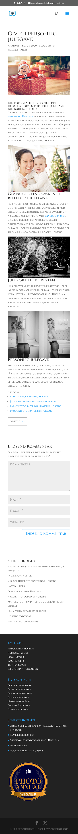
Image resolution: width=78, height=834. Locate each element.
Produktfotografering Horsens (31, 411)
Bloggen (45, 45)
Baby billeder (16, 586)
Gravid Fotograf (19, 705)
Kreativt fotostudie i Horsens (27, 596)
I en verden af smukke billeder (27, 611)
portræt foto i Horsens (23, 621)
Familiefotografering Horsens (30, 396)
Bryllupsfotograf (19, 689)
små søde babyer (55, 216)
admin (15, 45)
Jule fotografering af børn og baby (33, 401)
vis (23, 421)
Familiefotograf (18, 697)
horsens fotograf (19, 616)
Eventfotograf (18, 709)
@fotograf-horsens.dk (23, 669)
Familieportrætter (20, 575)
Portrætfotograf (19, 685)
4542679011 (19, 665)
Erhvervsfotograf (20, 693)
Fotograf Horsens (56, 829)
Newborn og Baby (19, 701)
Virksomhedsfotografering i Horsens (32, 581)
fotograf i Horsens (20, 116)
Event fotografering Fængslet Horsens (35, 406)
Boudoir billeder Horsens (24, 591)
